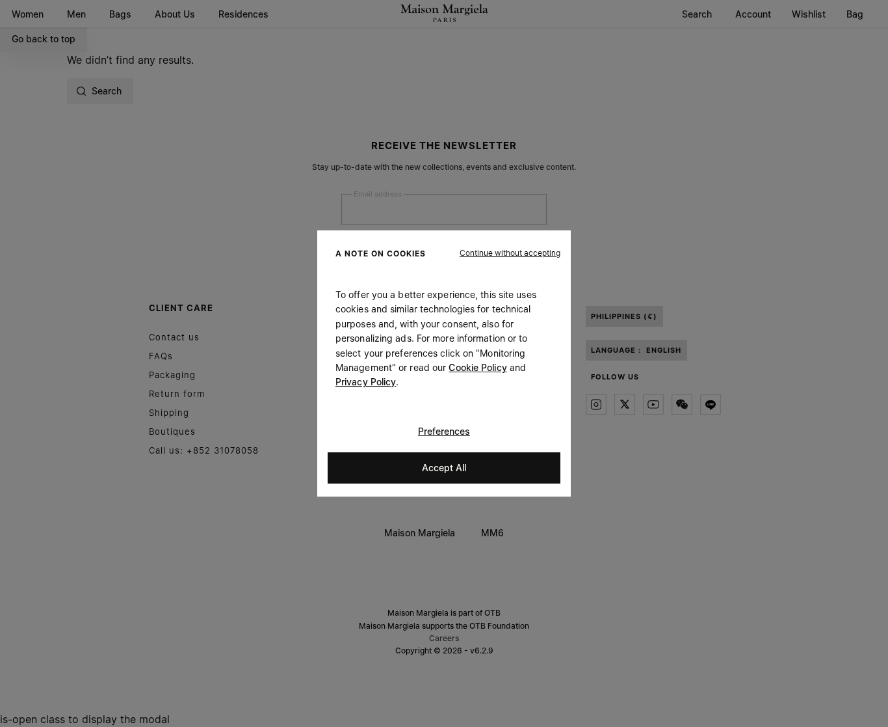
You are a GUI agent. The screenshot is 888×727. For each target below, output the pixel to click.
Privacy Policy (365, 381)
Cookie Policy (477, 367)
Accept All (444, 467)
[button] (510, 253)
